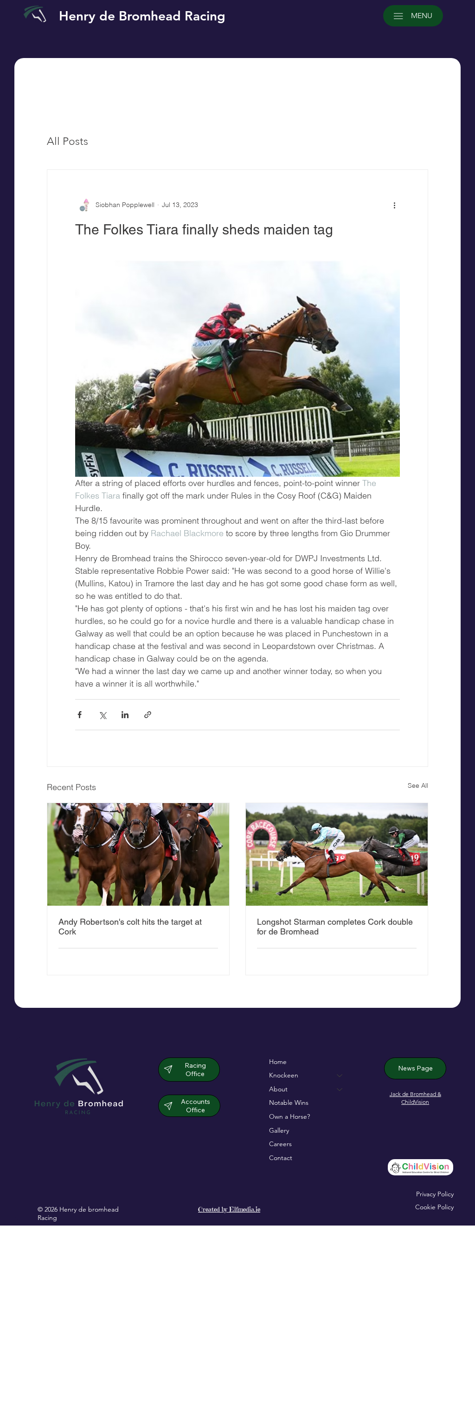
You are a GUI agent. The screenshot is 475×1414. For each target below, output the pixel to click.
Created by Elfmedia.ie (229, 1209)
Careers (280, 1144)
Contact (280, 1158)
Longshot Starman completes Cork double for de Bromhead (335, 926)
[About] (340, 1089)
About (278, 1089)
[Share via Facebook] (79, 714)
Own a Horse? (289, 1116)
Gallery (279, 1130)
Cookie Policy (434, 1207)
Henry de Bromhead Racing (142, 16)
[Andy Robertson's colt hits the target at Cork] (138, 854)
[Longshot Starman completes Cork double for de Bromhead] (337, 854)
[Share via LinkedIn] (125, 714)
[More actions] (394, 205)
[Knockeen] (340, 1076)
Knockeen (283, 1075)
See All (418, 785)
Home (278, 1061)
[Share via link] (147, 714)
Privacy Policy (435, 1194)
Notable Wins (288, 1102)
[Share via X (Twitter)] (102, 714)
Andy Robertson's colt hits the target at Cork (130, 926)
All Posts (67, 141)
